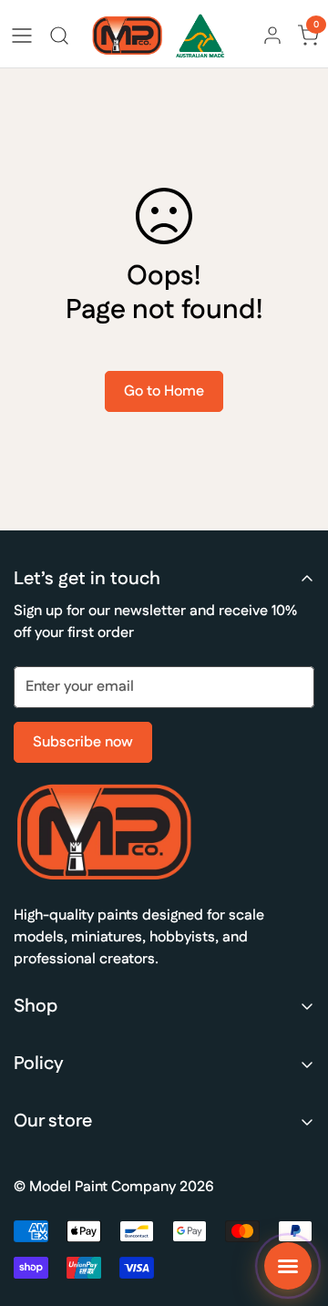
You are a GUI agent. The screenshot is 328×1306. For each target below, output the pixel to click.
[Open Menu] (22, 35)
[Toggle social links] (288, 1266)
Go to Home (164, 391)
